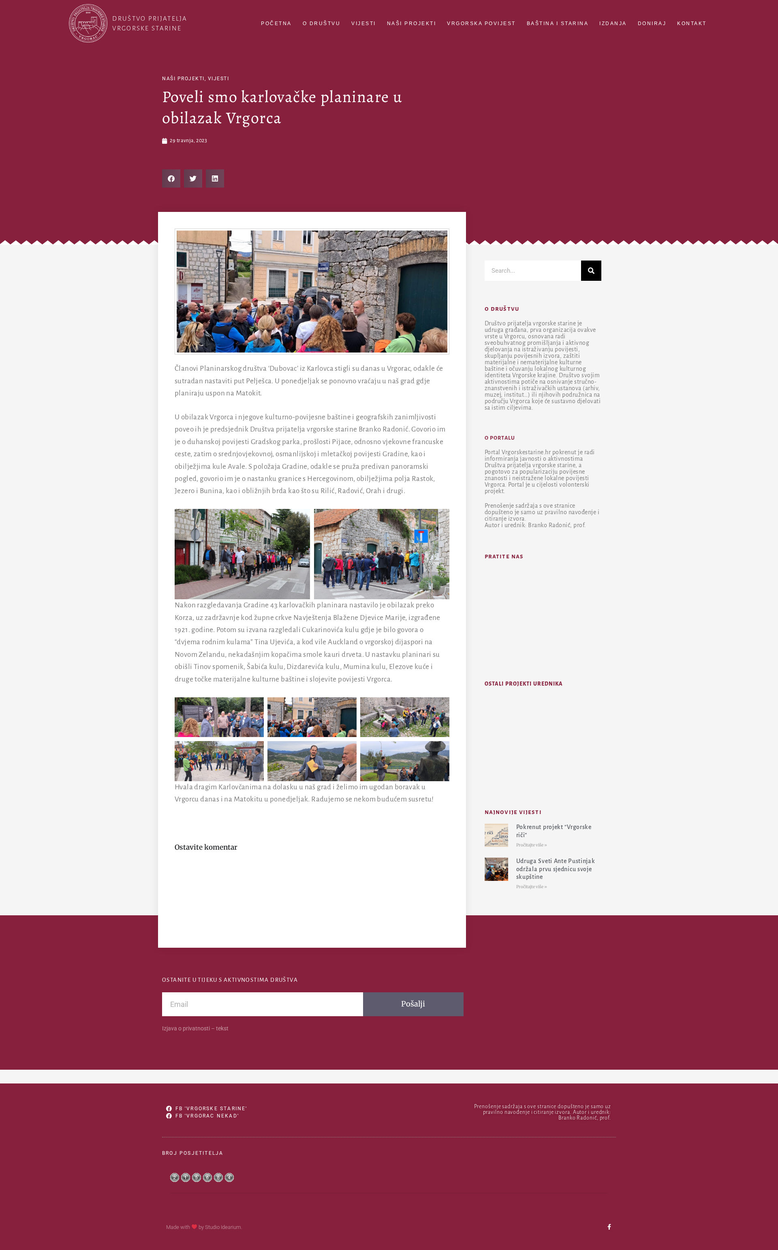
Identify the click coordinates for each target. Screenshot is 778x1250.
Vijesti (363, 23)
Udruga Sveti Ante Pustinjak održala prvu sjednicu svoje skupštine (555, 869)
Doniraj (652, 23)
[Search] (591, 271)
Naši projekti (411, 23)
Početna (276, 23)
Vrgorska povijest (481, 23)
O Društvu (322, 23)
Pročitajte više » (531, 845)
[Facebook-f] (609, 1227)
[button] (171, 178)
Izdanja (613, 23)
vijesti (218, 78)
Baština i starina (558, 23)
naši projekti (183, 78)
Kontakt (692, 23)
